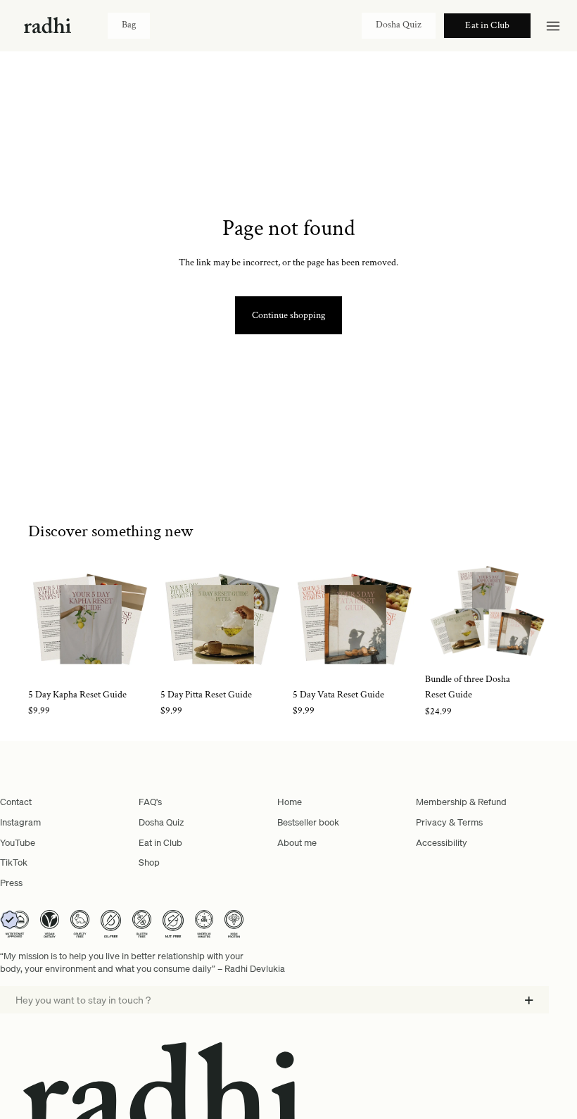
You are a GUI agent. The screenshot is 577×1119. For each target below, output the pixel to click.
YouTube (17, 842)
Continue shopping (288, 315)
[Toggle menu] (553, 26)
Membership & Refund (461, 802)
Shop (149, 862)
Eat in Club (160, 842)
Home (289, 802)
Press (11, 882)
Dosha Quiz (398, 24)
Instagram (20, 822)
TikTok (13, 862)
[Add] (130, 659)
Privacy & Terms (449, 822)
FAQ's (150, 802)
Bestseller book (308, 822)
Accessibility (441, 842)
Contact (16, 802)
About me (297, 842)
